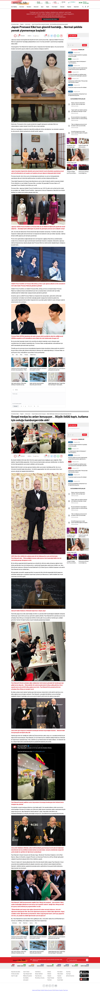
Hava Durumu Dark (15, 971)
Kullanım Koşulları (59, 990)
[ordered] (29, 406)
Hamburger (14, 922)
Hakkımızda (34, 990)
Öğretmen (25, 922)
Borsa (12, 965)
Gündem (29, 6)
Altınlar (49, 971)
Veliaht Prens (33, 354)
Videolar (62, 6)
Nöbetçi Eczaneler (27, 975)
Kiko (17, 354)
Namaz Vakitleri (21, 965)
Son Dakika (14, 6)
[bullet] (31, 406)
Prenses (26, 354)
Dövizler (49, 973)
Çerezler (50, 990)
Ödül (20, 922)
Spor (42, 6)
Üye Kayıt (68, 973)
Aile (13, 354)
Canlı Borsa (37, 971)
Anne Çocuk (27, 24)
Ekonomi (36, 6)
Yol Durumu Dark (15, 973)
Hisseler (58, 965)
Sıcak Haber (60, 980)
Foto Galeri (54, 6)
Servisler (21, 6)
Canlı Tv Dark (26, 971)
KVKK (54, 990)
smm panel (25, 980)
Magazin (22, 24)
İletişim (39, 990)
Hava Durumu (40, 965)
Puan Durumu (50, 965)
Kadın (47, 6)
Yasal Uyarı (65, 990)
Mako (21, 354)
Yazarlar (69, 6)
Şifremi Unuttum (70, 975)
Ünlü (36, 922)
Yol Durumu (75, 965)
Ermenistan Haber (15, 24)
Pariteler (66, 965)
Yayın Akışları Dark (27, 973)
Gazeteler (76, 6)
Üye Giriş (68, 971)
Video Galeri (60, 973)
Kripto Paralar (85, 965)
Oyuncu (31, 922)
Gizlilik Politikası (44, 990)
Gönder (15, 406)
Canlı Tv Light (14, 975)
